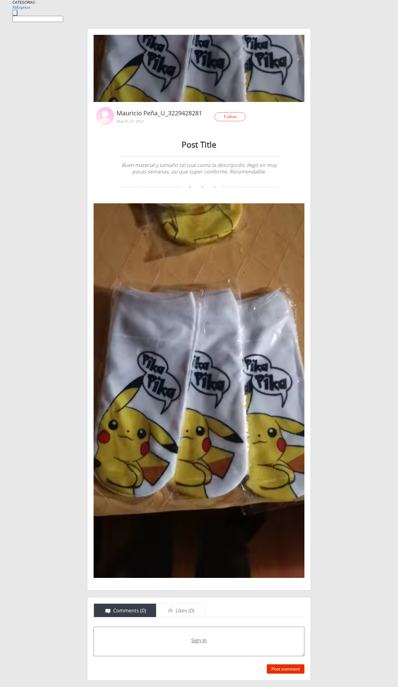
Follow (230, 116)
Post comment (285, 668)
